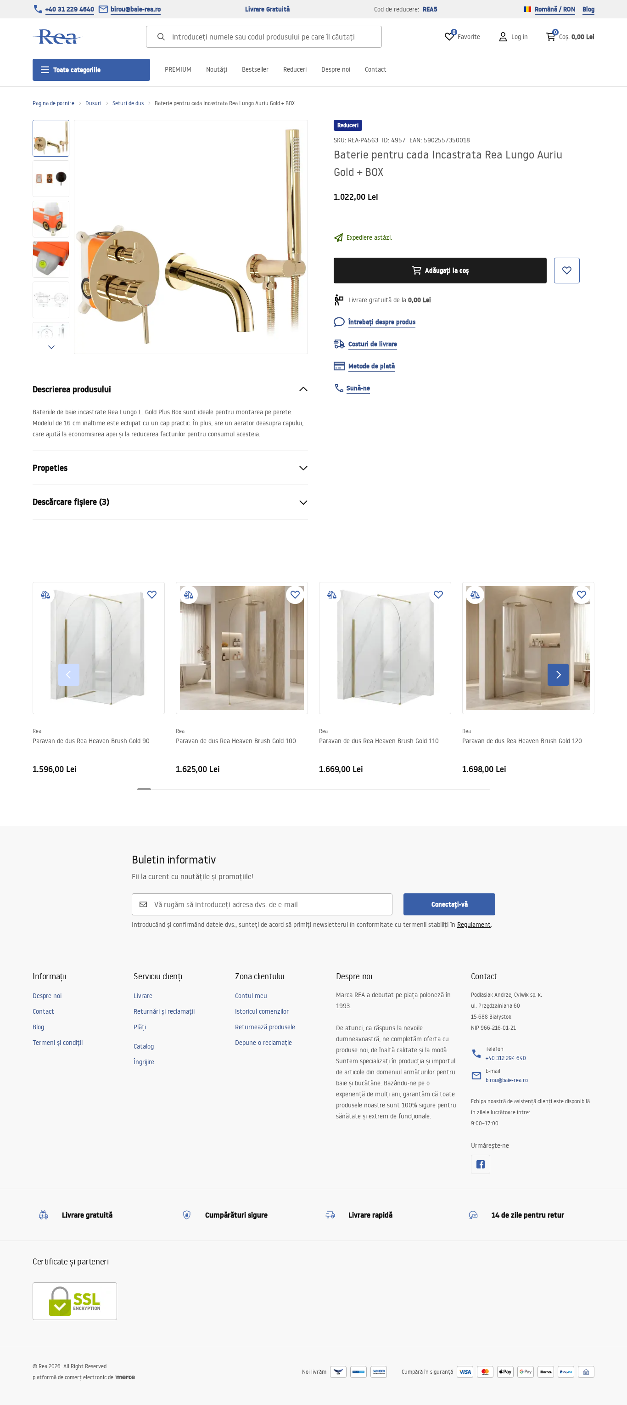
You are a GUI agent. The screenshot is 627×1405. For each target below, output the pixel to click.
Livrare (143, 996)
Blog (588, 9)
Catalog (144, 1046)
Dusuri (93, 103)
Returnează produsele (265, 1027)
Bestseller (255, 69)
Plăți (140, 1027)
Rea (37, 731)
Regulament (474, 924)
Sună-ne (358, 388)
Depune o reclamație (263, 1042)
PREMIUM (178, 69)
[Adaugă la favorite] (152, 595)
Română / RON (555, 9)
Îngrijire (144, 1062)
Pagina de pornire (53, 103)
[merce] (125, 1377)
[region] (51, 237)
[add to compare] (45, 595)
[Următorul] (558, 675)
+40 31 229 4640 (69, 9)
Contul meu (251, 996)
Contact (375, 69)
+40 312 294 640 (506, 1058)
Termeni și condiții (58, 1042)
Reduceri (295, 69)
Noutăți (216, 69)
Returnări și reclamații (164, 1011)
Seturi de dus (128, 103)
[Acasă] (58, 36)
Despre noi (335, 69)
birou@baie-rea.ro (136, 9)
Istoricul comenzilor (262, 1011)
